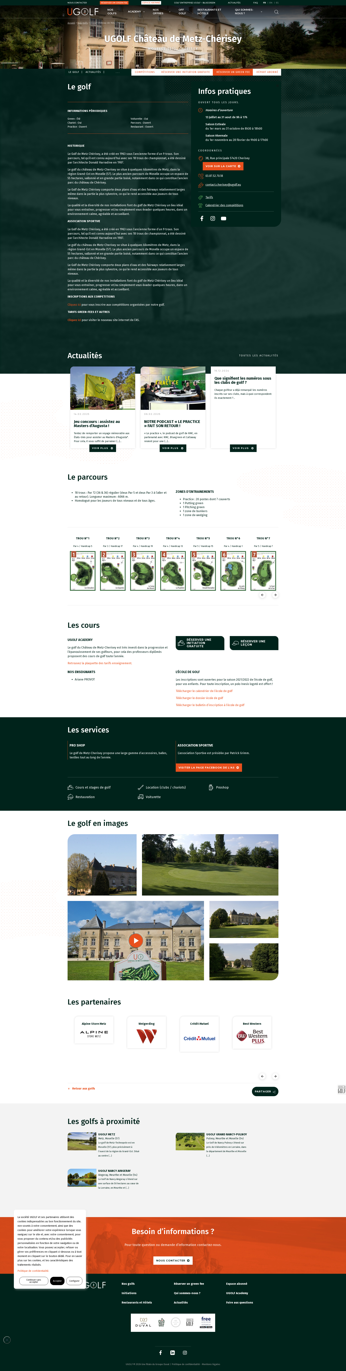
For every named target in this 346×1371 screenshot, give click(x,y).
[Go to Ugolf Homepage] (83, 11)
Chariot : (73, 122)
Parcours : (137, 122)
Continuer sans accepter (33, 1281)
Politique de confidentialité (186, 1364)
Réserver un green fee (114, 3)
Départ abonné (267, 72)
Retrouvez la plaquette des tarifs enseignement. (100, 663)
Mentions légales (211, 1364)
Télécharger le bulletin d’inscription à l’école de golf (210, 705)
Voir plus (100, 448)
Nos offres (158, 11)
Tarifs (209, 197)
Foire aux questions (239, 1302)
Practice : (73, 126)
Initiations (129, 1293)
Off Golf (182, 11)
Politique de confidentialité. (33, 1270)
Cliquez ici (74, 304)
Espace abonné (151, 3)
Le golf (73, 72)
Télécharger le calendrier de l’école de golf (204, 691)
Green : (72, 118)
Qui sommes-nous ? (244, 11)
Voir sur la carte (221, 166)
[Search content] (276, 11)
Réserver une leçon (253, 643)
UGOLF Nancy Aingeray (114, 1171)
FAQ (255, 2)
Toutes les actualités (258, 355)
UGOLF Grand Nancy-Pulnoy (226, 1134)
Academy (134, 11)
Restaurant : (138, 126)
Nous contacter (77, 2)
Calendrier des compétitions (224, 205)
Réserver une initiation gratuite (185, 72)
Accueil (71, 22)
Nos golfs (111, 11)
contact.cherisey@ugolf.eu (223, 184)
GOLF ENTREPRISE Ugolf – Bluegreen (194, 2)
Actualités (234, 2)
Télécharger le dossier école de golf (199, 698)
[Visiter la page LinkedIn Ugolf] (172, 1352)
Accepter (57, 1281)
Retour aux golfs (83, 1088)
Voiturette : (137, 118)
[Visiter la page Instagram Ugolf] (185, 1352)
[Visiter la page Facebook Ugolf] (160, 1352)
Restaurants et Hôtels (209, 11)
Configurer (74, 1281)
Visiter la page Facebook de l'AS (207, 767)
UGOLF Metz (106, 1134)
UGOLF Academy (237, 1293)
